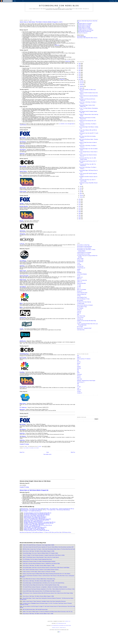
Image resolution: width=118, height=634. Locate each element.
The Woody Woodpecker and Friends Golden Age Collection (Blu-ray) (37, 512)
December (82, 81)
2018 (80, 77)
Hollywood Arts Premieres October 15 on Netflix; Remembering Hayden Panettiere (39, 561)
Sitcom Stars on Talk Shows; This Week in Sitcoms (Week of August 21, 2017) (41, 22)
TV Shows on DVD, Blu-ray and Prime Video (52, 532)
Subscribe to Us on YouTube (87, 30)
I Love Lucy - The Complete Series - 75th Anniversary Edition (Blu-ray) (38, 525)
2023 (80, 68)
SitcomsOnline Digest (81, 36)
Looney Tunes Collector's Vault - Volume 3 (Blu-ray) (34, 528)
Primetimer (79, 272)
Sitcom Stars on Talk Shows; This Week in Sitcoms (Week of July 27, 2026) (38, 613)
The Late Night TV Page (82, 306)
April (81, 191)
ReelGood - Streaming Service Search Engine (86, 380)
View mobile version (47, 454)
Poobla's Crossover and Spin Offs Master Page (86, 320)
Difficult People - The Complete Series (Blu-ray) (33, 521)
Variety (78, 270)
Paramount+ (79, 374)
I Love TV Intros (80, 317)
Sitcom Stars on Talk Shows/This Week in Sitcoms (87, 37)
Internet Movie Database (82, 274)
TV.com (78, 275)
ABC (78, 355)
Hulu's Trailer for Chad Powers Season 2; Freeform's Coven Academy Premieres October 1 (41, 569)
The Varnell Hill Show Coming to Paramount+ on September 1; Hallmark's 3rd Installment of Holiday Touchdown (45, 586)
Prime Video (79, 379)
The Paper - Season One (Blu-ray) (30, 526)
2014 (80, 202)
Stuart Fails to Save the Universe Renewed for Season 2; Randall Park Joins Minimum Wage (41, 563)
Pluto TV (79, 377)
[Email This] (44, 446)
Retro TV (79, 288)
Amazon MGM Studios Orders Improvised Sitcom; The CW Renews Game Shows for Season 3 (42, 591)
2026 (80, 63)
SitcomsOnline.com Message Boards (84, 246)
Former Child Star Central (82, 292)
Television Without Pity (81, 294)
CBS (78, 360)
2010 (80, 209)
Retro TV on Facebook (81, 289)
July (81, 186)
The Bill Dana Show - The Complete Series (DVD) (34, 524)
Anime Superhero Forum (82, 297)
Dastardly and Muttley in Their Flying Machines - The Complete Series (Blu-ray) (39, 522)
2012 (80, 206)
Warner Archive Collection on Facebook (85, 305)
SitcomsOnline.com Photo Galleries (84, 248)
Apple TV (79, 357)
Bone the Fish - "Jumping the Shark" (84, 328)
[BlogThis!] (45, 446)
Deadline (79, 269)
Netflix (78, 372)
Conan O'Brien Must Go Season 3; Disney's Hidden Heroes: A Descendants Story (39, 578)
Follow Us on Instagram (87, 28)
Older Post (73, 452)
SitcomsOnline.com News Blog (59, 6)
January (81, 197)
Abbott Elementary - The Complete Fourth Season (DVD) (35, 517)
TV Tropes (79, 322)
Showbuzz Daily (80, 260)
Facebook (24, 124)
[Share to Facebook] (48, 446)
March (81, 193)
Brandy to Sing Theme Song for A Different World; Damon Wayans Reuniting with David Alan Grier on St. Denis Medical (46, 573)
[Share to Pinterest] (49, 446)
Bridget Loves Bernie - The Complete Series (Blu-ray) (34, 529)
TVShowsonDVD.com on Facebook (84, 252)
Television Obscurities (81, 283)
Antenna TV (79, 309)
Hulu (78, 369)
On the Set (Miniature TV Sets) (83, 298)
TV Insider (79, 264)
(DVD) (44, 518)
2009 (80, 211)
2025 (80, 65)
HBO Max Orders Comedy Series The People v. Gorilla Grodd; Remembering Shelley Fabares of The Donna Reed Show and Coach (49, 549)
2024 (80, 67)
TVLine (78, 263)
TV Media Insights (80, 303)
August (81, 88)
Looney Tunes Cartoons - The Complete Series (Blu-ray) (35, 520)
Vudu (78, 388)
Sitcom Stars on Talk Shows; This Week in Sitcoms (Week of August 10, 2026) (38, 580)
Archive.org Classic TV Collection (83, 358)
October (81, 84)
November (82, 82)
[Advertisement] (59, 15)
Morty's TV (79, 278)
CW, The (79, 361)
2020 (80, 74)
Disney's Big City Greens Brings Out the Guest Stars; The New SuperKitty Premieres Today (41, 584)
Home (47, 452)
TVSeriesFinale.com (81, 267)
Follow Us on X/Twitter (86, 24)
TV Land (78, 386)
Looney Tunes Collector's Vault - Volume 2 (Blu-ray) (34, 515)
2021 (80, 72)
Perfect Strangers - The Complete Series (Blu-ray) (34, 527)
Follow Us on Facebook (87, 23)
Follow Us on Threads (86, 27)
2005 (80, 218)
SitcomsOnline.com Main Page (83, 244)
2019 (80, 75)
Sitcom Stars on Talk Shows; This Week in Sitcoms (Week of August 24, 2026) (38, 551)
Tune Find (79, 311)
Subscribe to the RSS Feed (85, 31)
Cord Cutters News (81, 329)
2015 (80, 201)
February (81, 195)
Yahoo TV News (80, 258)
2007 (80, 215)
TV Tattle (79, 286)
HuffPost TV (79, 281)
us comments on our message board (66, 123)
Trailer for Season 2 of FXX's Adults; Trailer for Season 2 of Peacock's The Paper (39, 571)
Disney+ (78, 363)
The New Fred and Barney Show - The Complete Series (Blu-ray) (37, 513)
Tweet (21, 124)
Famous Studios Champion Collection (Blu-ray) (33, 518)
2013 (80, 204)
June (81, 188)
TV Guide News (80, 261)
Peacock (79, 375)
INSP (78, 314)
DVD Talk (79, 312)
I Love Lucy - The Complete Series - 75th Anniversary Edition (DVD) (37, 519)
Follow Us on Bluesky (86, 26)
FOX (78, 365)
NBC (78, 371)
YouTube (79, 391)
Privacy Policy (55, 627)
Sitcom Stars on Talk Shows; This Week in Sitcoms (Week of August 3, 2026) (38, 596)
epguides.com (80, 277)
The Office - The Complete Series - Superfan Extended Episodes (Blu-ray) (38, 523)
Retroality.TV (79, 291)
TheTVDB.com (80, 319)
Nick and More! (80, 300)
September (82, 86)
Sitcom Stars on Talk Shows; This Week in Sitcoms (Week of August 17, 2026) (38, 565)
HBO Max (79, 368)
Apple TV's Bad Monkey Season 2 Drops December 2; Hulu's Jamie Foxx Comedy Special (41, 557)
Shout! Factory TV (80, 382)
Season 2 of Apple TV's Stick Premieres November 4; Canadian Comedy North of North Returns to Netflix (44, 555)
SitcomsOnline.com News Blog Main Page (61, 625)
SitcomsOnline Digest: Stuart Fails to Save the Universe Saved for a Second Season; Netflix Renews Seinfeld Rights (46, 567)
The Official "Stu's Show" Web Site (84, 301)
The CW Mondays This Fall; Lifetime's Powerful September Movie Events (37, 559)
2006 (80, 217)
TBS (78, 383)
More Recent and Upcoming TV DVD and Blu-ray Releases (31, 532)
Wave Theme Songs (81, 315)
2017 (80, 79)
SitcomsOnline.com (61, 623)
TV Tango (79, 284)
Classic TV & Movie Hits (82, 280)
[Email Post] (42, 446)
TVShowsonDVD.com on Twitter (83, 254)
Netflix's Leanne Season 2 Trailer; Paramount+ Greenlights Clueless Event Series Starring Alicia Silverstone (44, 601)
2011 (80, 208)
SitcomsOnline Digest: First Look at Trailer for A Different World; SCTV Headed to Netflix (40, 553)
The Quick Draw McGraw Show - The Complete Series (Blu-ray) (36, 530)
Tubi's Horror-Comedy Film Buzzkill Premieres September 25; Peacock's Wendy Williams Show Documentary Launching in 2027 (48, 547)
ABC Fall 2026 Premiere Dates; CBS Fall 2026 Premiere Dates (35, 609)
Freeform (79, 366)
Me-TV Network (80, 308)
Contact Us (85, 32)
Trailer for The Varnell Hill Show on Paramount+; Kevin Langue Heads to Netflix (38, 545)
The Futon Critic (80, 266)
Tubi (78, 385)
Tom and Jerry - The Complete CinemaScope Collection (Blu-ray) (37, 514)
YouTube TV (79, 393)
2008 (80, 213)
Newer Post (22, 452)
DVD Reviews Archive (66, 532)
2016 (80, 199)
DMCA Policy (63, 627)
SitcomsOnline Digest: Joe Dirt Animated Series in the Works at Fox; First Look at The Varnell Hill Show (43, 582)
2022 (80, 70)
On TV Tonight (80, 326)
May (81, 189)
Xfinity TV (79, 389)
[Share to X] (47, 446)
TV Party (79, 295)
